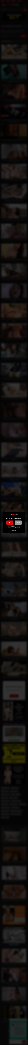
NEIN (18, 522)
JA (10, 522)
